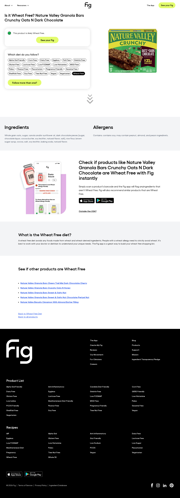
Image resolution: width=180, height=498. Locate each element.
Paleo (11, 69)
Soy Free (28, 73)
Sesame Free (71, 69)
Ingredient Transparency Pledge (146, 359)
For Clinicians (96, 359)
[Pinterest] (172, 485)
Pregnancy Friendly (54, 69)
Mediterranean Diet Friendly (60, 401)
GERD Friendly (138, 391)
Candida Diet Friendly (99, 387)
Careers (93, 364)
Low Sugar (136, 443)
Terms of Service (25, 485)
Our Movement (96, 354)
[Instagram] (158, 485)
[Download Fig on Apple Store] (14, 474)
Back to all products (28, 316)
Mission (135, 354)
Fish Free (67, 60)
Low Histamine (60, 64)
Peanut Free (22, 69)
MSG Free (74, 64)
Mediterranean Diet (15, 448)
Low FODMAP (44, 64)
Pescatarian (37, 69)
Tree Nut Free (41, 73)
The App (150, 5)
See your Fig (167, 5)
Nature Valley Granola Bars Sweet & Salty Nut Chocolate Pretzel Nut (54, 297)
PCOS (92, 448)
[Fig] (88, 5)
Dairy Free (44, 60)
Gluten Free (14, 64)
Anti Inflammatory (56, 387)
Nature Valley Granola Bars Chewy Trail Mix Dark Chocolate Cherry (53, 283)
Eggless (56, 60)
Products (136, 345)
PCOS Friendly (12, 405)
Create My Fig (96, 345)
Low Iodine (11, 401)
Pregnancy (11, 452)
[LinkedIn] (164, 485)
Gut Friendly (95, 438)
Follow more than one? (24, 82)
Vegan (53, 73)
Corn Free (32, 60)
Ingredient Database (58, 485)
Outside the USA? (87, 211)
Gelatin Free (79, 60)
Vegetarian (65, 73)
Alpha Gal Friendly (17, 60)
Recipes (93, 350)
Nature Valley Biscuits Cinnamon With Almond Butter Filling (49, 302)
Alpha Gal (52, 433)
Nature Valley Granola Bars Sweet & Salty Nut (43, 292)
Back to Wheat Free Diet (30, 313)
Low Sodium (95, 443)
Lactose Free (29, 64)
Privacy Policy (41, 485)
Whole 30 (52, 457)
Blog (134, 340)
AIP (7, 433)
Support (135, 350)
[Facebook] (152, 485)
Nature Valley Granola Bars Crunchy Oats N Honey (45, 288)
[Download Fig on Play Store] (33, 474)
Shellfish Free (15, 73)
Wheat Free (78, 73)
